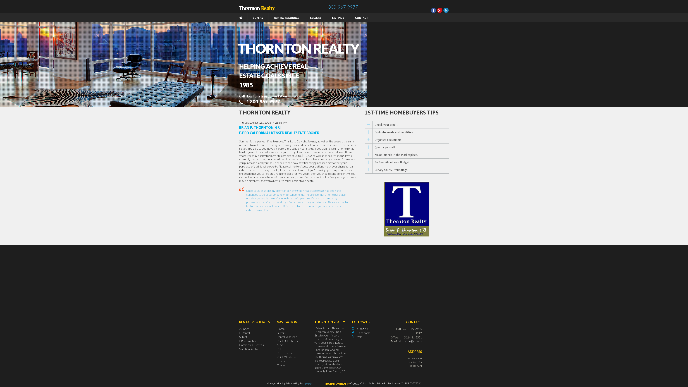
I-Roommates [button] (247, 340)
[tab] (407, 124)
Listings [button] (338, 17)
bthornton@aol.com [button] (410, 341)
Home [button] (281, 328)
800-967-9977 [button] (343, 6)
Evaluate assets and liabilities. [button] (394, 132)
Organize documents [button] (388, 139)
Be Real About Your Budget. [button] (392, 162)
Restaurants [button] (284, 353)
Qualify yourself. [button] (385, 147)
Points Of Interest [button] (288, 340)
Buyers (258, 17)
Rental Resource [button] (286, 17)
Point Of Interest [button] (287, 357)
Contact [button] (361, 17)
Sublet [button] (243, 336)
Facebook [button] (363, 332)
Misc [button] (280, 345)
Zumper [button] (244, 328)
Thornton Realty (337, 383)
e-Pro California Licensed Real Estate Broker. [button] (279, 133)
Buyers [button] (281, 332)
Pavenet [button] (308, 383)
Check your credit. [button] (386, 124)
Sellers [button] (315, 17)
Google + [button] (362, 328)
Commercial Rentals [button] (251, 345)
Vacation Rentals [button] (249, 348)
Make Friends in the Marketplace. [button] (396, 154)
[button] (257, 5)
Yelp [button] (359, 336)
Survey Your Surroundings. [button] (391, 169)
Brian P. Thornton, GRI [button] (260, 128)
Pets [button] (280, 348)
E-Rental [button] (244, 332)
